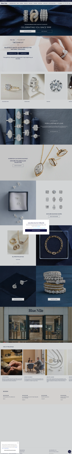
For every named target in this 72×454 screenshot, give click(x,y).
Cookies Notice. (6, 448)
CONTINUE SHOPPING (36, 230)
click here (38, 226)
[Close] (18, 443)
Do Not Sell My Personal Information (10, 450)
